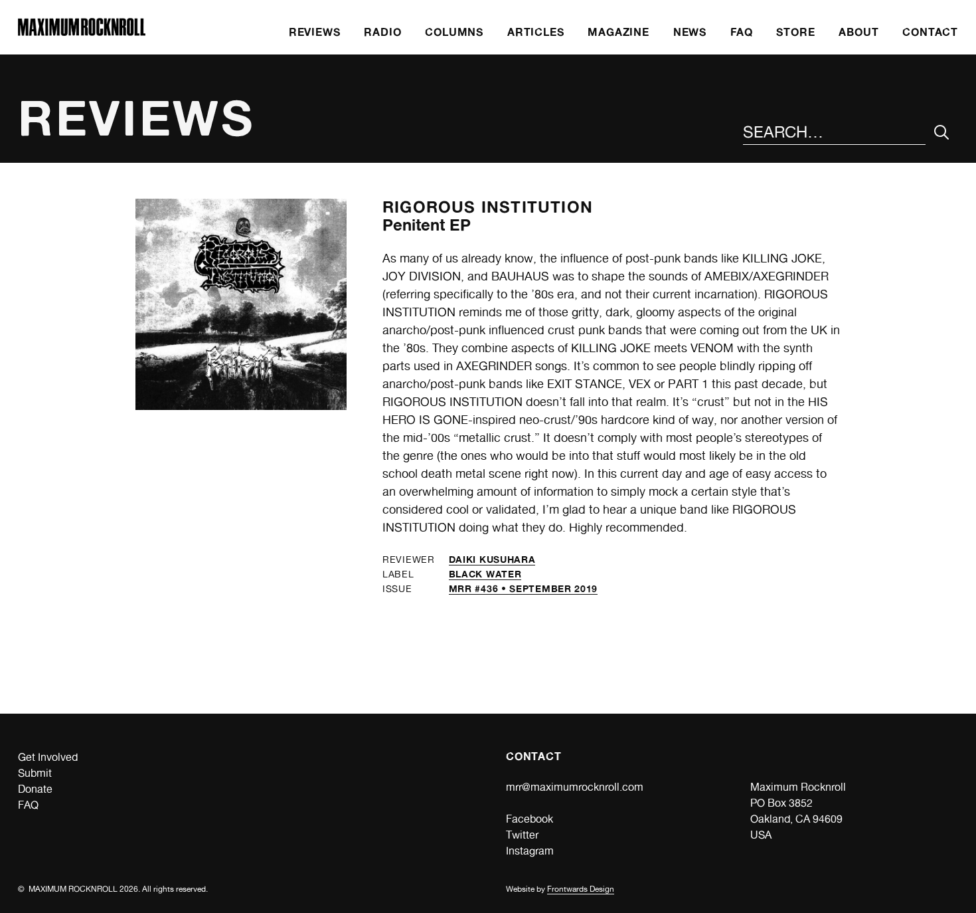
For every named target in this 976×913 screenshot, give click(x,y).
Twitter (522, 835)
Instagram (530, 851)
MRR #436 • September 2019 (523, 588)
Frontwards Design (580, 889)
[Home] (81, 32)
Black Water (485, 573)
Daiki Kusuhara (492, 559)
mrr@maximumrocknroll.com (574, 787)
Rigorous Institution (487, 207)
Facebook (529, 819)
